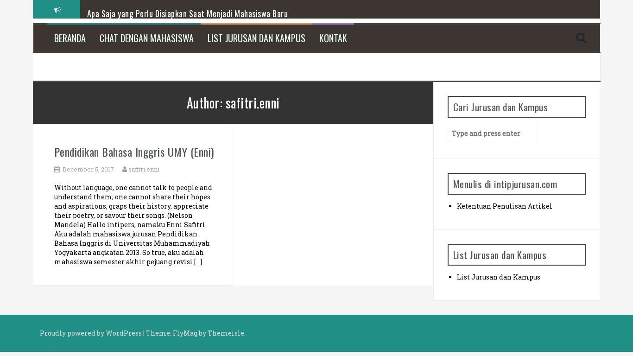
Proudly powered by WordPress (91, 333)
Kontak (333, 38)
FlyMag (185, 333)
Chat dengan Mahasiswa (147, 38)
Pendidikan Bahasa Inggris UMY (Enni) (134, 151)
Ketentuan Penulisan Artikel (504, 206)
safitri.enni (143, 169)
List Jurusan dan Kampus (256, 38)
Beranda (70, 38)
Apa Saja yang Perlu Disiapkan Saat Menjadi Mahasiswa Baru (187, 13)
